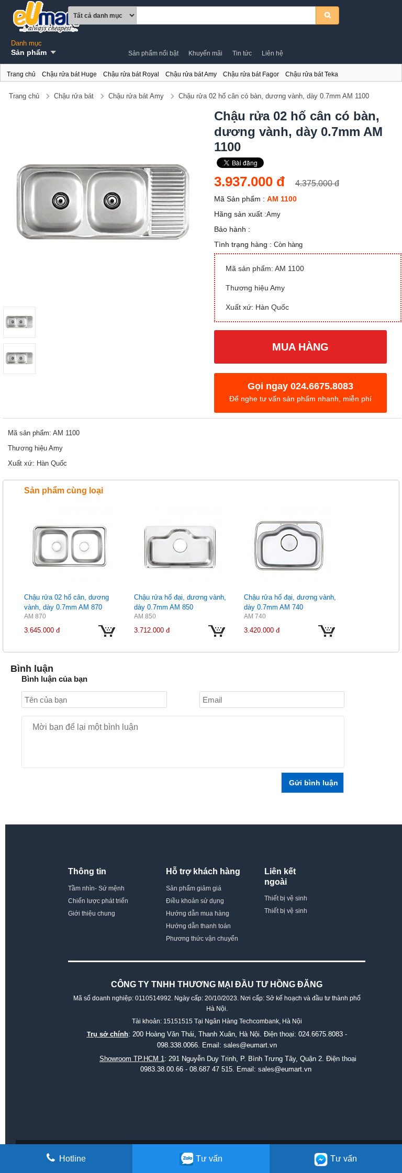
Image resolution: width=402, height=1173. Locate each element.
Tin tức (242, 53)
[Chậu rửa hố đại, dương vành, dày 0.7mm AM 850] (180, 547)
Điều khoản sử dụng (195, 901)
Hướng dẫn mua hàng (197, 913)
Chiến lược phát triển (98, 901)
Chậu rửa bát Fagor (251, 74)
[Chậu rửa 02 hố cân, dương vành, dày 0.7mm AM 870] (70, 547)
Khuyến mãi (205, 53)
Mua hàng (300, 347)
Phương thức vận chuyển (202, 938)
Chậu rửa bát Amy (191, 74)
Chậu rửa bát (74, 96)
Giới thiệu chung (91, 913)
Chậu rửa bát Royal (131, 74)
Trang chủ (21, 74)
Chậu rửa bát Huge (69, 74)
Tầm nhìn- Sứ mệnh (96, 888)
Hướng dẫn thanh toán (198, 926)
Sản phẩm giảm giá (193, 888)
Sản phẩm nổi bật (153, 53)
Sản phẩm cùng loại (63, 490)
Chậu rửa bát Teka (311, 74)
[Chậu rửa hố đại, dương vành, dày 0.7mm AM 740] (290, 547)
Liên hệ (272, 53)
